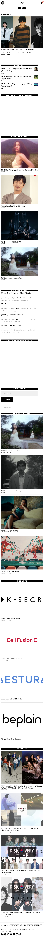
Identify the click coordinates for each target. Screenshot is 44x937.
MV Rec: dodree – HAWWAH (11, 278)
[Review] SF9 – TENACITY (11, 242)
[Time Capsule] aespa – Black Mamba (16, 293)
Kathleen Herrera (24, 52)
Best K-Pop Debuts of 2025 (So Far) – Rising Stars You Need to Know (20, 871)
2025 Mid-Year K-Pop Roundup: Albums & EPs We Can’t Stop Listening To (21, 913)
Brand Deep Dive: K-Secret (10, 618)
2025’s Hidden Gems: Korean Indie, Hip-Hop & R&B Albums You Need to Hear (19, 829)
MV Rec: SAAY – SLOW (9, 531)
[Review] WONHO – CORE (12, 325)
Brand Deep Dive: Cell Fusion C (12, 659)
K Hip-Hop (6, 15)
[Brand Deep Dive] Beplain (11, 739)
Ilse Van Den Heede (21, 298)
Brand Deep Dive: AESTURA (11, 699)
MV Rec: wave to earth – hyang (12, 491)
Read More (5, 55)
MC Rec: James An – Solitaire (12, 304)
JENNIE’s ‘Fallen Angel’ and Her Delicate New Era (19, 170)
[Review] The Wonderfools (12, 315)
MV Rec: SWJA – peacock (10, 571)
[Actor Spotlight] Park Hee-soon (13, 206)
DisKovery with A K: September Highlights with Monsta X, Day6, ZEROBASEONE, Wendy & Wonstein (21, 787)
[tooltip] (2, 934)
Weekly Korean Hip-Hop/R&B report (17, 50)
